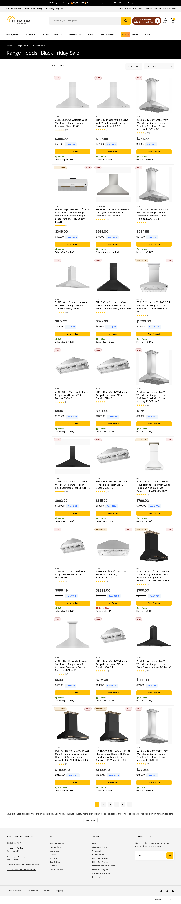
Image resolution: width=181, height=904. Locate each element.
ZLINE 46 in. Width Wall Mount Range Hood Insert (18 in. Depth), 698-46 (71, 395)
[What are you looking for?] (126, 21)
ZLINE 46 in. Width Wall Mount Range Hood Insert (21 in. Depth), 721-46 (112, 395)
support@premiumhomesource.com (23, 864)
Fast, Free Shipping (33, 9)
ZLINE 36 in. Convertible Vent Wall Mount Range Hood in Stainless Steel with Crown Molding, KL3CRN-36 (152, 214)
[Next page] (129, 804)
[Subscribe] (169, 855)
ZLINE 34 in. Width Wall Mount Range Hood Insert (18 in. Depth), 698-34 (112, 664)
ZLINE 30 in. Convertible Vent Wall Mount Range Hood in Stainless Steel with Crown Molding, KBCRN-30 (152, 755)
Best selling (151, 66)
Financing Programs (54, 9)
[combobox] (90, 21)
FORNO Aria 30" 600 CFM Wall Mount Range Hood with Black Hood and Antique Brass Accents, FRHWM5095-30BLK (153, 576)
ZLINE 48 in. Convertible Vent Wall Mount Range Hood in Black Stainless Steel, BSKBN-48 (72, 484)
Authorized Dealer (13, 9)
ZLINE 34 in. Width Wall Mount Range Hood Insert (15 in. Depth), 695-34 (71, 574)
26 (123, 804)
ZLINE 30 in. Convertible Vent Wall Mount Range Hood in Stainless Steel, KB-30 (112, 123)
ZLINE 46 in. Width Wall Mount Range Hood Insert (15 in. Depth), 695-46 (112, 484)
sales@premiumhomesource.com (161, 9)
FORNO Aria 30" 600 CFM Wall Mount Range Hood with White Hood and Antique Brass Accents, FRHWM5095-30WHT (153, 486)
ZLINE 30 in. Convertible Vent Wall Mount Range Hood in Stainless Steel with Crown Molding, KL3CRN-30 (152, 124)
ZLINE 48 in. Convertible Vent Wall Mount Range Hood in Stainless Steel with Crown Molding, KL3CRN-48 (152, 397)
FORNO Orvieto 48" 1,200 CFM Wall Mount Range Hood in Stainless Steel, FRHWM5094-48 (153, 307)
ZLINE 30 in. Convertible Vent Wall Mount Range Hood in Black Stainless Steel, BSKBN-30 (153, 664)
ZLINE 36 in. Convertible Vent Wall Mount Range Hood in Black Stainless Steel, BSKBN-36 (113, 305)
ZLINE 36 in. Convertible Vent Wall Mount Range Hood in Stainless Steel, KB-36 (71, 123)
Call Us (131, 9)
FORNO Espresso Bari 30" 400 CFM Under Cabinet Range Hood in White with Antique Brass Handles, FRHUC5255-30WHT (72, 216)
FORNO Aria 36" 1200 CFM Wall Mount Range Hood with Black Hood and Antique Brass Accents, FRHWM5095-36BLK (113, 755)
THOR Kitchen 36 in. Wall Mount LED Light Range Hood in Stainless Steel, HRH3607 (113, 212)
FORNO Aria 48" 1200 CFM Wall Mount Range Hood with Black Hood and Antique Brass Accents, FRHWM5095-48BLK (72, 755)
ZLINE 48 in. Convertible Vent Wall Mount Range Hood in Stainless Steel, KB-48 (71, 305)
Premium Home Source (167, 900)
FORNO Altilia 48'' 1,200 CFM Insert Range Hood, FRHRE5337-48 (111, 574)
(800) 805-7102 (14, 843)
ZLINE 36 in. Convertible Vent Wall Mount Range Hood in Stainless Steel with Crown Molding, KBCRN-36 (71, 666)
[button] (172, 20)
